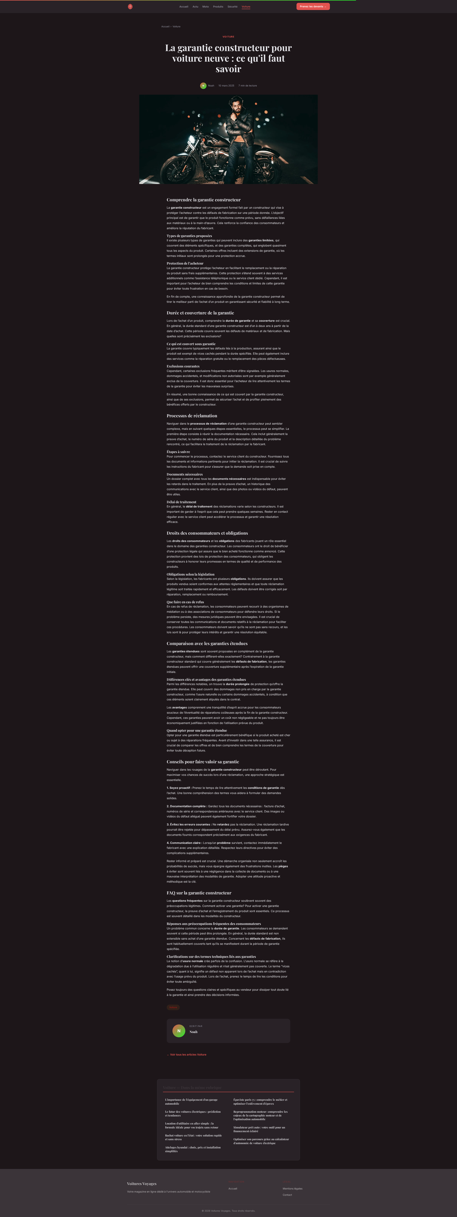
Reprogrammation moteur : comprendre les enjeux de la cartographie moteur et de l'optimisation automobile (260, 1115)
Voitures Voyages (142, 1183)
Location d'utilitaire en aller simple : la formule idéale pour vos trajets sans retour (191, 1125)
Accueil (183, 6)
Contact (287, 1194)
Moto (205, 6)
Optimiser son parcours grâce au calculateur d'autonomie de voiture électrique (261, 1141)
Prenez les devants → (313, 6)
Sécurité (232, 6)
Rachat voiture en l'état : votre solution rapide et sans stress (193, 1137)
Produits (218, 6)
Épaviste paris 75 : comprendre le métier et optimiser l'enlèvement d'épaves (260, 1101)
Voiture (246, 6)
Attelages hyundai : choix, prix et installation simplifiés (193, 1149)
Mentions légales (292, 1188)
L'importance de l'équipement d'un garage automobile (191, 1101)
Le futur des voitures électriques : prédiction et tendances (193, 1113)
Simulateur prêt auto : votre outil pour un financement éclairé (259, 1129)
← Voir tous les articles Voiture (186, 1054)
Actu (195, 6)
